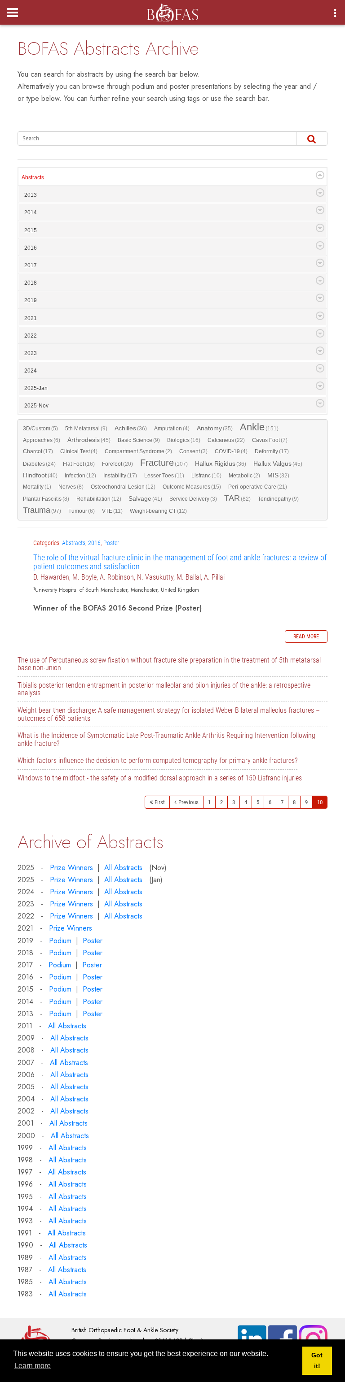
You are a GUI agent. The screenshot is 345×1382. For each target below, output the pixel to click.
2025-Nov (36, 406)
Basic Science (139, 440)
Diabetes (39, 464)
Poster (111, 542)
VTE (112, 511)
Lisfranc (206, 475)
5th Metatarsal (86, 428)
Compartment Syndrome (138, 451)
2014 (30, 212)
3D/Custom (40, 428)
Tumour (81, 511)
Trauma (42, 510)
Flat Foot (79, 464)
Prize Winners (71, 867)
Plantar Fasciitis (46, 499)
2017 (30, 265)
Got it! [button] (317, 1360)
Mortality (37, 487)
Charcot (38, 451)
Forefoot (117, 464)
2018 (30, 283)
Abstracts (33, 177)
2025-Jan (36, 388)
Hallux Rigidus (220, 464)
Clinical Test (78, 451)
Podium (60, 941)
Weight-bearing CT (158, 511)
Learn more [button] (32, 1365)
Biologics (183, 440)
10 (320, 802)
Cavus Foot (270, 440)
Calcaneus (226, 440)
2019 (30, 300)
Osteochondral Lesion (123, 487)
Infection (80, 475)
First (160, 802)
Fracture (164, 463)
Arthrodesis (89, 440)
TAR (237, 498)
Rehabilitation (98, 499)
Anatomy (215, 428)
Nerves (71, 487)
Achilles (131, 428)
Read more (306, 636)
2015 (30, 230)
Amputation (172, 428)
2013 (30, 195)
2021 (30, 318)
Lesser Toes (164, 475)
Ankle (259, 428)
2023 (30, 353)
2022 (30, 336)
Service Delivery (193, 499)
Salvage (145, 499)
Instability (120, 475)
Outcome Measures (192, 487)
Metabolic (244, 475)
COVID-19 (231, 451)
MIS (278, 475)
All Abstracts (123, 867)
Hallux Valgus (277, 464)
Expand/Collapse (320, 175)
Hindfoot (40, 475)
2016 (30, 248)
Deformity (272, 451)
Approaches (41, 440)
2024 (30, 371)
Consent (193, 451)
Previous (188, 802)
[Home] (172, 9)
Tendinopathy (278, 499)
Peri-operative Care (257, 487)
